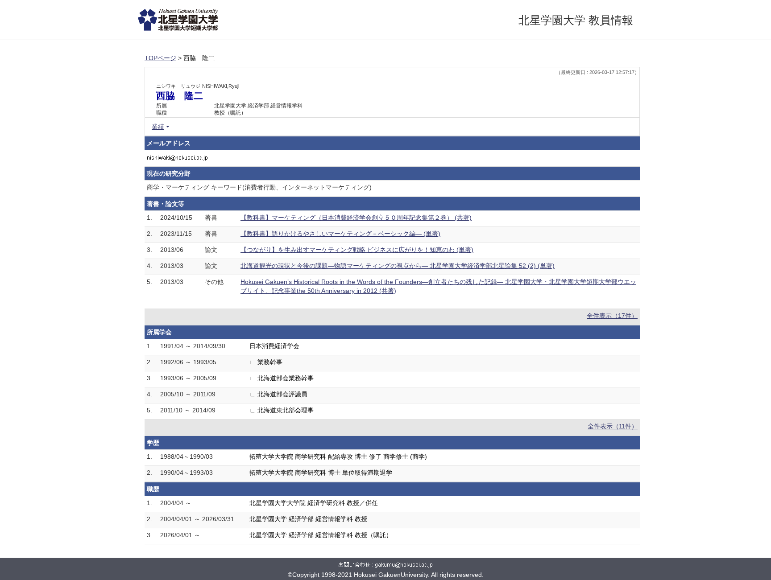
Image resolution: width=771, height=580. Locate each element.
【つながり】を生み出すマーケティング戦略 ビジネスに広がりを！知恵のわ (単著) (356, 249)
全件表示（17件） (612, 315)
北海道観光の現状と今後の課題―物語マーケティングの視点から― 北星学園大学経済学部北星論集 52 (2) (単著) (397, 265)
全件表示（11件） (613, 426)
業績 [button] (158, 126)
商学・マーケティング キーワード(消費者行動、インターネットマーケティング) (259, 187)
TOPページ (160, 58)
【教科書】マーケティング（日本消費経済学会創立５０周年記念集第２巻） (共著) (356, 217)
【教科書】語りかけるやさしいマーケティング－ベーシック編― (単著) (340, 233)
